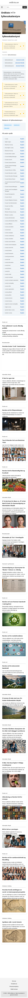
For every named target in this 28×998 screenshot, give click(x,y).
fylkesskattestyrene (9, 65)
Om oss (14, 981)
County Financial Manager (11, 186)
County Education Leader (11, 173)
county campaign (9, 232)
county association (9, 226)
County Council (8, 159)
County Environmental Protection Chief (12, 182)
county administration (10, 217)
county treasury (8, 301)
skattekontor (16, 125)
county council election (10, 241)
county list (7, 271)
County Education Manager (11, 176)
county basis (8, 229)
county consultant (9, 238)
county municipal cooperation (11, 280)
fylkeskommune (7, 125)
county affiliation (8, 223)
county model (8, 274)
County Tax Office (9, 206)
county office (8, 286)
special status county (10, 309)
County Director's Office (10, 170)
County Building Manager (11, 156)
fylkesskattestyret (9, 59)
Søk (25, 7)
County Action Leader (10, 153)
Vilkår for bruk (14, 989)
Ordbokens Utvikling (6, 886)
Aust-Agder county (9, 147)
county (6, 138)
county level (7, 265)
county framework (9, 253)
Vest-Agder (7, 209)
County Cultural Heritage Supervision (10, 166)
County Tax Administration (11, 203)
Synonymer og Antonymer (8, 563)
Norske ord (4, 322)
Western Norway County (10, 211)
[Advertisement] (14, 962)
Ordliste (5, 12)
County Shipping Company (11, 200)
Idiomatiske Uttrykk (6, 374)
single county (8, 306)
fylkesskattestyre (10, 16)
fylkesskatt (6, 128)
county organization (9, 289)
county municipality (9, 283)
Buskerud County (9, 150)
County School (8, 197)
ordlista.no (14, 2)
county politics (8, 295)
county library (8, 268)
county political (8, 292)
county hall (7, 259)
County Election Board (10, 179)
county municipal (9, 277)
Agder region (8, 141)
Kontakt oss (14, 983)
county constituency (9, 235)
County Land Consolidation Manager (11, 190)
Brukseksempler (6, 342)
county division (8, 250)
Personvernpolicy (14, 986)
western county (8, 312)
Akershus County (9, 144)
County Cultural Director (10, 162)
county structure (8, 298)
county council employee (10, 244)
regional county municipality (11, 303)
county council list (9, 247)
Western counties (9, 214)
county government (9, 256)
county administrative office (11, 220)
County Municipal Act (10, 194)
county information (9, 262)
